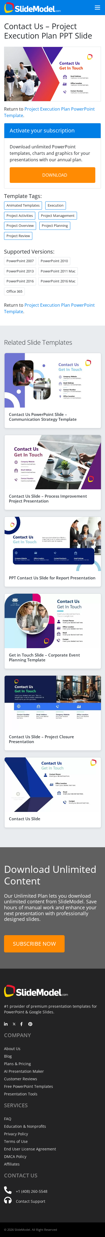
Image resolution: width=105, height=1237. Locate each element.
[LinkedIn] (6, 1024)
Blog (8, 1056)
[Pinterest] (30, 1024)
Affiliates (12, 1164)
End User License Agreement (30, 1148)
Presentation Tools (20, 1093)
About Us (12, 1048)
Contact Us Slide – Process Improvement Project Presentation (48, 498)
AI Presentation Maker (24, 1071)
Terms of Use (16, 1141)
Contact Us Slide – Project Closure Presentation (41, 739)
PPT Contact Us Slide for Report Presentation (52, 577)
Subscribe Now (34, 943)
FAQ (7, 1118)
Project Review (18, 235)
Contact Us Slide (24, 818)
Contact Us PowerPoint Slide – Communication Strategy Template (43, 417)
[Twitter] (14, 1024)
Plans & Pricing (17, 1063)
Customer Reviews (20, 1078)
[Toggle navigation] (95, 7)
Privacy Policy (16, 1133)
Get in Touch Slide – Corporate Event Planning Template (44, 657)
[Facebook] (22, 1024)
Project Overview (20, 225)
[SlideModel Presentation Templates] (32, 7)
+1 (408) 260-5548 (31, 1191)
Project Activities (19, 215)
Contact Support (30, 1201)
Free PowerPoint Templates (28, 1086)
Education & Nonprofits (25, 1126)
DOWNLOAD (54, 175)
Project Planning (55, 225)
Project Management (58, 215)
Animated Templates (23, 205)
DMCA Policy (15, 1156)
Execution (56, 205)
